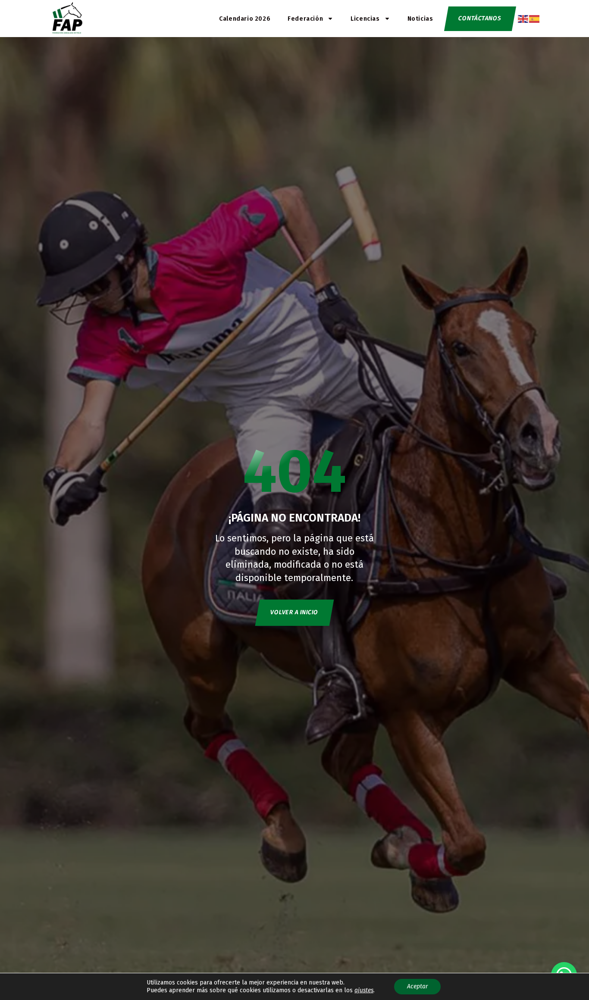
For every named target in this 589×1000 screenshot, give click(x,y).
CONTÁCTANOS (479, 18)
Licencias (365, 18)
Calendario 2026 (244, 18)
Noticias (420, 18)
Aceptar (417, 986)
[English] (523, 18)
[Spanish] (534, 18)
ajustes (363, 990)
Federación (305, 18)
